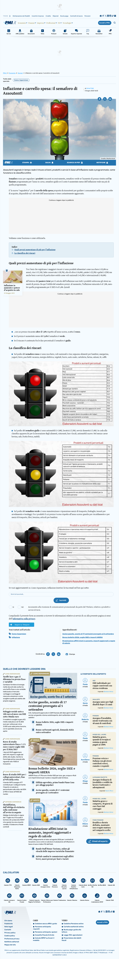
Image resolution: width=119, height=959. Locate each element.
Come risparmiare (21, 80)
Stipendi (55, 16)
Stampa (25, 163)
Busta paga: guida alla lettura (71, 931)
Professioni (50, 23)
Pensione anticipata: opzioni (46, 932)
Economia (22, 23)
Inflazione (16, 637)
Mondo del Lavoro (99, 734)
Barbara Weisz (108, 691)
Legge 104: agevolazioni (73, 935)
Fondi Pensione (98, 820)
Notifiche (101, 163)
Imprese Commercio (13, 802)
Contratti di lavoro (76, 16)
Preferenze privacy (11, 939)
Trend (5, 16)
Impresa (40, 23)
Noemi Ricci (109, 791)
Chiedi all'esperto (99, 841)
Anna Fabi (90, 88)
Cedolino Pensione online (73, 924)
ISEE (94, 680)
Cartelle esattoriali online (74, 927)
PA (59, 23)
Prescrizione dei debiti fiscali (71, 939)
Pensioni (87, 16)
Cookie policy (9, 936)
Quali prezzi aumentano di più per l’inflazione (35, 249)
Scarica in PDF (73, 163)
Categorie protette (100, 777)
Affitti (36, 800)
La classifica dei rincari (24, 253)
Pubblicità (8, 924)
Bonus (36, 740)
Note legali (8, 927)
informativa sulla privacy (24, 618)
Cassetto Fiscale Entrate (44, 935)
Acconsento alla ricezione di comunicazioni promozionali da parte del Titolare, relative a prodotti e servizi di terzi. (69, 608)
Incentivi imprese (38, 16)
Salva (48, 163)
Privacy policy (9, 933)
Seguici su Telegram (22, 625)
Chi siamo (8, 921)
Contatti (7, 930)
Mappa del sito (10, 945)
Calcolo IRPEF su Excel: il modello (43, 939)
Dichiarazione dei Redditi (21, 16)
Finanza (31, 23)
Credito (48, 16)
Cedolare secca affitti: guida (46, 924)
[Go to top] (101, 951)
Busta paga (64, 16)
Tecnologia (67, 23)
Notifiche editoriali (11, 942)
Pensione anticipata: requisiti (42, 928)
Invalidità (96, 699)
